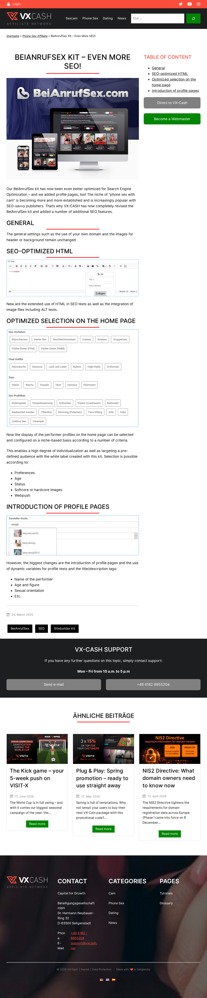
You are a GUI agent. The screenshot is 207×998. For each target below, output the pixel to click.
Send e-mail (54, 684)
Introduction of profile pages (175, 90)
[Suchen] (193, 18)
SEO (41, 628)
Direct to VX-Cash (172, 103)
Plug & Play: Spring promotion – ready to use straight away (102, 778)
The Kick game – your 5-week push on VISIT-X (37, 778)
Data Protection (101, 969)
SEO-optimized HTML (170, 74)
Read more (38, 825)
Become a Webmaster (172, 119)
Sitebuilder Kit (64, 628)
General (158, 68)
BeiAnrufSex (20, 628)
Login (17, 4)
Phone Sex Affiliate (35, 36)
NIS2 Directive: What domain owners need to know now (169, 778)
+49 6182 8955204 (153, 684)
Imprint (85, 969)
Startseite (12, 36)
